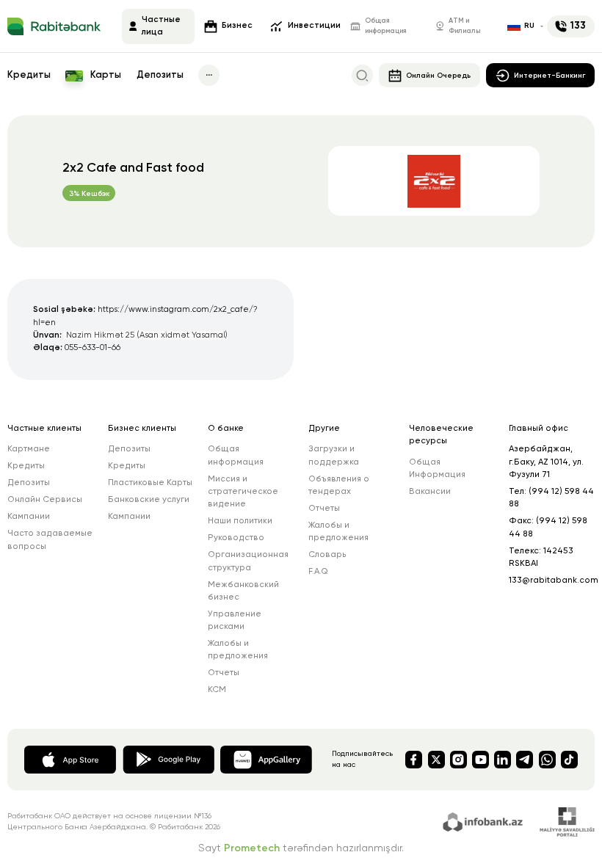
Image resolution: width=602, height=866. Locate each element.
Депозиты (160, 75)
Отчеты (223, 673)
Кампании (28, 516)
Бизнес (237, 25)
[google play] (168, 759)
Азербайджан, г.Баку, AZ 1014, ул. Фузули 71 (546, 462)
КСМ (217, 689)
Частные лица (161, 26)
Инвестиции (314, 25)
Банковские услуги (148, 499)
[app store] (70, 759)
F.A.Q (318, 571)
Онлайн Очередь (438, 75)
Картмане (28, 449)
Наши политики (240, 521)
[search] (362, 75)
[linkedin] (502, 759)
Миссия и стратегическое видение (243, 492)
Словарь (327, 554)
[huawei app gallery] (266, 759)
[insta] (458, 759)
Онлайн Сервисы (44, 499)
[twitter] (436, 759)
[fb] (413, 759)
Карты (104, 75)
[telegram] (524, 759)
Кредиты (29, 75)
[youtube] (480, 759)
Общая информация (386, 26)
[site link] (485, 820)
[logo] (54, 26)
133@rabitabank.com (553, 580)
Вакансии (430, 491)
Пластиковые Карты (150, 483)
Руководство (236, 538)
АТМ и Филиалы (464, 26)
